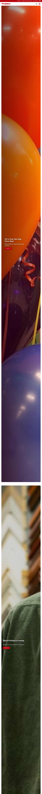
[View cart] (36, 4)
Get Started (6, 647)
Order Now (8, 248)
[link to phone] (40, 1)
